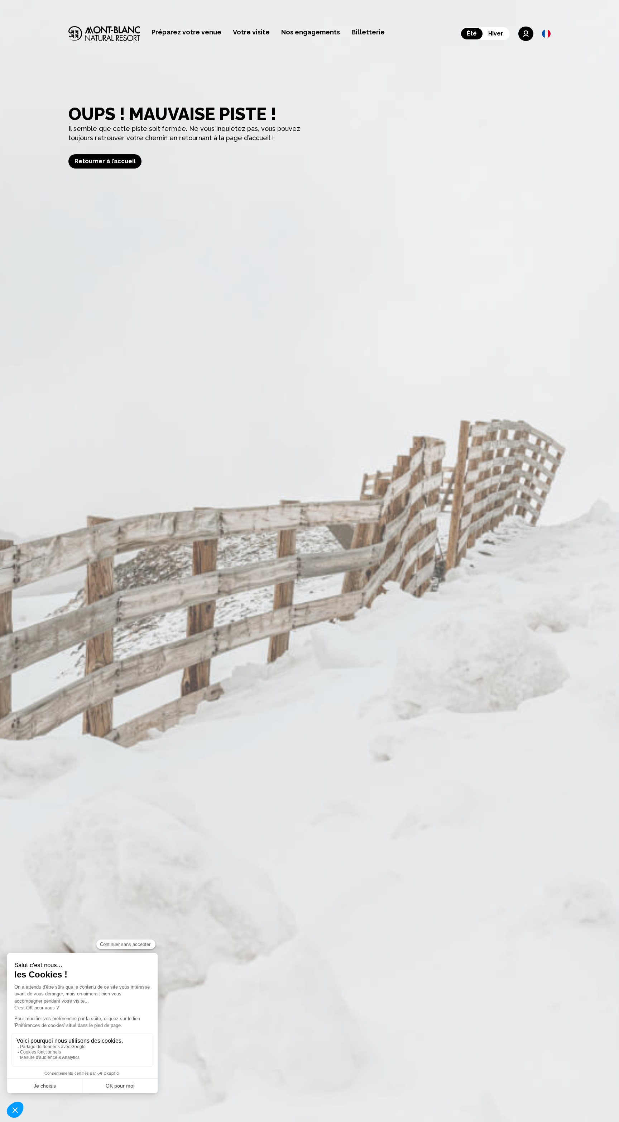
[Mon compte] (525, 34)
